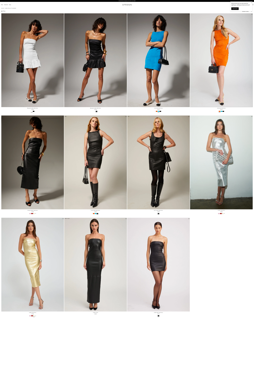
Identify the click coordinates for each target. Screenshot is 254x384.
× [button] (251, 2)
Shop (10, 4)
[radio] (32, 111)
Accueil (2, 8)
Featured (6, 4)
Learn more (235, 8)
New (2, 4)
